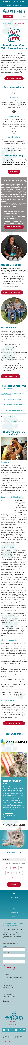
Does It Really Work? (9, 417)
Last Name (6, 952)
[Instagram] (12, 1030)
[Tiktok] (20, 1030)
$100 (21, 868)
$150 (14, 868)
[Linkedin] (24, 1030)
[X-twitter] (8, 1030)
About (13, 916)
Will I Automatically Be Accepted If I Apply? (12, 405)
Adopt (13, 893)
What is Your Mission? (9, 388)
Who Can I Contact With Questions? (13, 421)
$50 (14, 873)
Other (14, 878)
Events (13, 908)
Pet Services (13, 912)
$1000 (7, 868)
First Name (6, 946)
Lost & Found (13, 897)
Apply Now (9, 815)
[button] (24, 16)
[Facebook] (4, 1030)
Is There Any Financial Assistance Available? (12, 411)
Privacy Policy (6, 1041)
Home (4, 23)
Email (4, 959)
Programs (9, 23)
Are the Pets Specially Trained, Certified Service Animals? (13, 393)
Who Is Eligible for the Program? (12, 399)
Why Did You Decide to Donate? (14, 856)
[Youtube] (16, 1030)
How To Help (13, 901)
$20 (20, 873)
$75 (8, 873)
